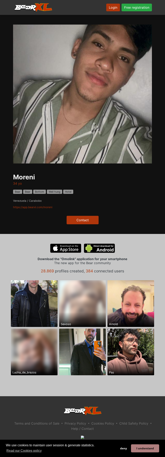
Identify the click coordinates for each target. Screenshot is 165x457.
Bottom (39, 191)
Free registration (136, 7)
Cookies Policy (102, 423)
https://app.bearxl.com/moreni (32, 207)
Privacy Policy (75, 423)
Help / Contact (82, 429)
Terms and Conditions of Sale (36, 423)
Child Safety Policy (133, 423)
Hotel (68, 191)
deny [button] (123, 448)
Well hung (54, 191)
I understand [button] (145, 448)
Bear (17, 191)
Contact (82, 220)
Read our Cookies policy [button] (24, 450)
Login (113, 7)
